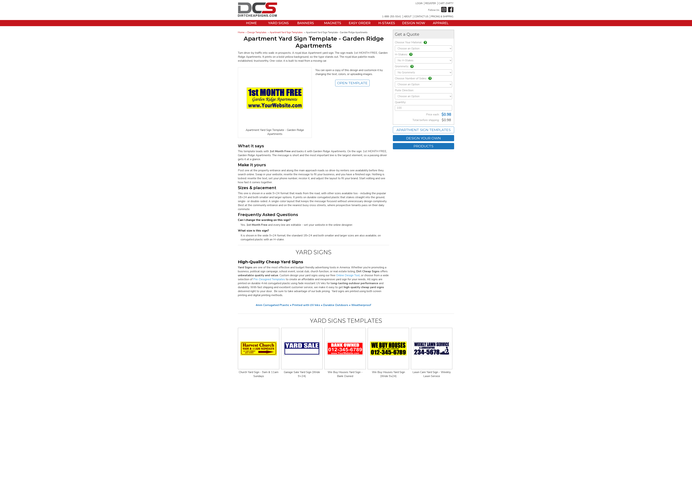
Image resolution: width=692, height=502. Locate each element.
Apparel (441, 23)
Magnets (332, 23)
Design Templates (257, 32)
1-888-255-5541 (391, 16)
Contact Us (421, 16)
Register (430, 3)
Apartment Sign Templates (423, 130)
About (408, 16)
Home (251, 23)
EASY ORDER (360, 23)
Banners (305, 23)
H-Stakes (386, 23)
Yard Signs (278, 23)
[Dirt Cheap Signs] (257, 16)
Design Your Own (423, 138)
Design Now (413, 23)
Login (419, 3)
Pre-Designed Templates (269, 279)
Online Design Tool (348, 275)
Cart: (445, 3)
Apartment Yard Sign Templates (286, 32)
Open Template (352, 83)
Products (423, 146)
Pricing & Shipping (442, 16)
